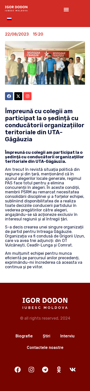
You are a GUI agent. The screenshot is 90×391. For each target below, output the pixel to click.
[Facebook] (17, 369)
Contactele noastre (45, 347)
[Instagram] (31, 369)
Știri (46, 336)
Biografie (24, 336)
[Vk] (72, 369)
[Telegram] (45, 369)
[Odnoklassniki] (58, 369)
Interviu (67, 336)
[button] (66, 10)
